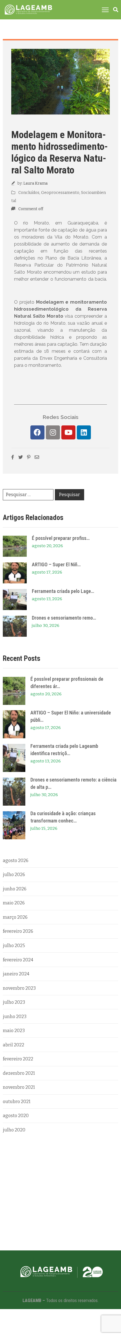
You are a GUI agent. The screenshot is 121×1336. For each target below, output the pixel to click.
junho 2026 (14, 889)
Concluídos (28, 192)
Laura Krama (35, 183)
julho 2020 (14, 1130)
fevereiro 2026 (18, 931)
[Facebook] (37, 432)
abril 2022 (13, 1045)
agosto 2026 (15, 860)
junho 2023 (14, 1016)
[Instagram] (53, 432)
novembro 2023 (19, 988)
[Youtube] (68, 432)
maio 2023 (14, 1030)
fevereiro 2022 (18, 1059)
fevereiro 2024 (18, 960)
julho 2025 (14, 945)
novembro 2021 (19, 1087)
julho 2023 (14, 1002)
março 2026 (15, 917)
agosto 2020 (16, 1115)
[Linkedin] (84, 432)
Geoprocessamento (60, 192)
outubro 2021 (16, 1101)
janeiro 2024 (16, 974)
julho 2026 (14, 874)
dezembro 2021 (19, 1073)
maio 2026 (14, 903)
